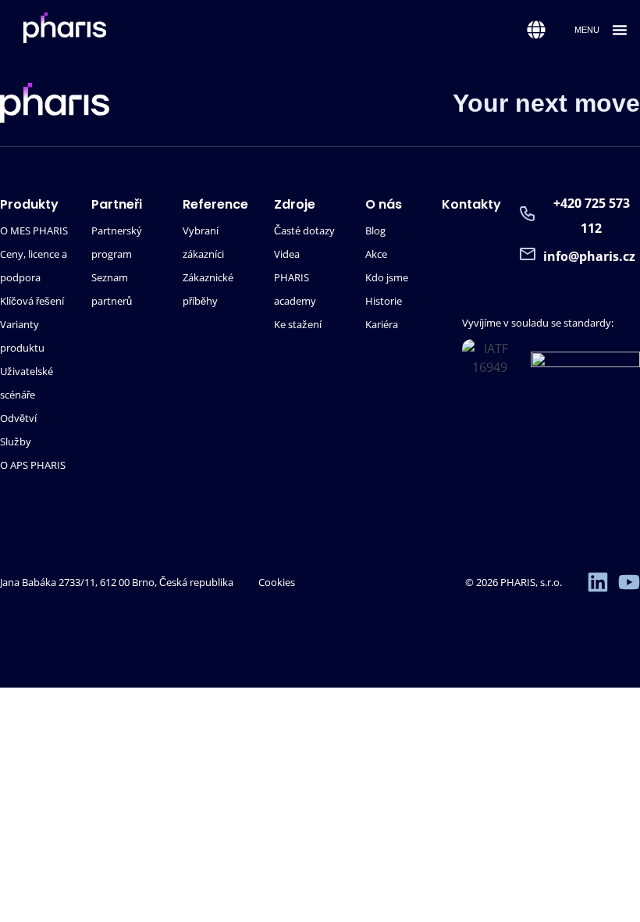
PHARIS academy (295, 289)
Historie (383, 301)
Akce (376, 254)
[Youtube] (629, 582)
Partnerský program (116, 242)
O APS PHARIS (33, 465)
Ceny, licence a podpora (33, 265)
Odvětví (18, 418)
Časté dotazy (304, 230)
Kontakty (471, 204)
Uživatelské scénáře (26, 383)
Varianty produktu (22, 336)
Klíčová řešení (32, 301)
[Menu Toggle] (620, 30)
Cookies (276, 582)
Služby (15, 441)
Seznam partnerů (111, 289)
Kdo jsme (386, 277)
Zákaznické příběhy (208, 289)
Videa (287, 254)
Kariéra (381, 324)
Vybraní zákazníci (203, 242)
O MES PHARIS (34, 230)
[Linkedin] (598, 582)
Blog (375, 230)
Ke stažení (298, 324)
